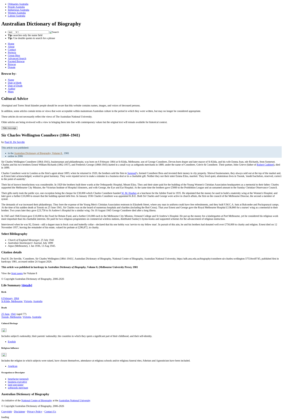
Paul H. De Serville (15, 142)
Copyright (6, 411)
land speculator (15, 384)
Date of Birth (14, 82)
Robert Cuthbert (265, 164)
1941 (13, 314)
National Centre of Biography (36, 400)
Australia (37, 301)
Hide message (9, 128)
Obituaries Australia (18, 4)
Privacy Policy (34, 411)
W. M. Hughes (129, 193)
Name (11, 79)
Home (11, 43)
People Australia (16, 7)
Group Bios (14, 55)
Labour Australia (16, 15)
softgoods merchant (18, 387)
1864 (16, 298)
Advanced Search (17, 58)
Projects (12, 52)
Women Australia (17, 12)
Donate (11, 67)
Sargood (131, 173)
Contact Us (50, 411)
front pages (17, 273)
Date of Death (15, 85)
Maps (11, 91)
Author (11, 88)
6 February (6, 298)
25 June (5, 314)
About (11, 46)
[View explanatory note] (4, 330)
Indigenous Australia (18, 9)
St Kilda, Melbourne (11, 301)
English (12, 341)
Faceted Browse (16, 61)
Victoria (28, 301)
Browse (12, 64)
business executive (17, 381)
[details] (27, 285)
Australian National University (74, 400)
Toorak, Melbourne (11, 317)
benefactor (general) (18, 379)
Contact (12, 49)
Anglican (12, 366)
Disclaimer (19, 411)
